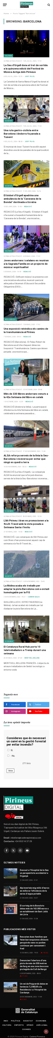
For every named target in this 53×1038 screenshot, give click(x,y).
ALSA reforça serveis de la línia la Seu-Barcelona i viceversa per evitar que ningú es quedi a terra (26, 459)
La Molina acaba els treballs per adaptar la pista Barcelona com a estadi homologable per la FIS (26, 589)
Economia (9, 511)
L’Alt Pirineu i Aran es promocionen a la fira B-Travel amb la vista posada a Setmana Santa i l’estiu (26, 524)
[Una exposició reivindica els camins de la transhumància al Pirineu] (26, 307)
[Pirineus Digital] (26, 5)
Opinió (30, 1025)
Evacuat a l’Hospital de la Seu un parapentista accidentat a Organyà (34, 873)
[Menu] (5, 4)
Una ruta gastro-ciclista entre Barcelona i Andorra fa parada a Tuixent (22, 134)
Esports (19, 1025)
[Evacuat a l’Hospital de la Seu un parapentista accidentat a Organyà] (10, 873)
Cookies (26, 1029)
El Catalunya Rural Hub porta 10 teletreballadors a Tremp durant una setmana (25, 650)
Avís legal (42, 1025)
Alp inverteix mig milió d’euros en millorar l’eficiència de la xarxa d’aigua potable (34, 891)
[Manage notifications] (46, 1031)
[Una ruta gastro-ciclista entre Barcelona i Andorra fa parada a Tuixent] (26, 108)
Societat (8, 121)
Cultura (8, 56)
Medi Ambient (10, 319)
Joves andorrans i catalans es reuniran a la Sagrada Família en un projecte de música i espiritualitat (26, 264)
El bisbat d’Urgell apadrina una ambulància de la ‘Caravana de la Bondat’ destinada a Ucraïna (22, 199)
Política (15, 1021)
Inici (6, 1021)
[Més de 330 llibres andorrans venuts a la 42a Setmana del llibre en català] (26, 372)
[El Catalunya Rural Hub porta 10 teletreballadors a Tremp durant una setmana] (26, 629)
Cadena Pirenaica (37, 1037)
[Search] (48, 4)
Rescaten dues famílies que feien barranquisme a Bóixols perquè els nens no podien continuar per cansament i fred (34, 943)
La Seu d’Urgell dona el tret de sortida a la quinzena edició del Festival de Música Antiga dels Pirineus (26, 68)
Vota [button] (10, 771)
